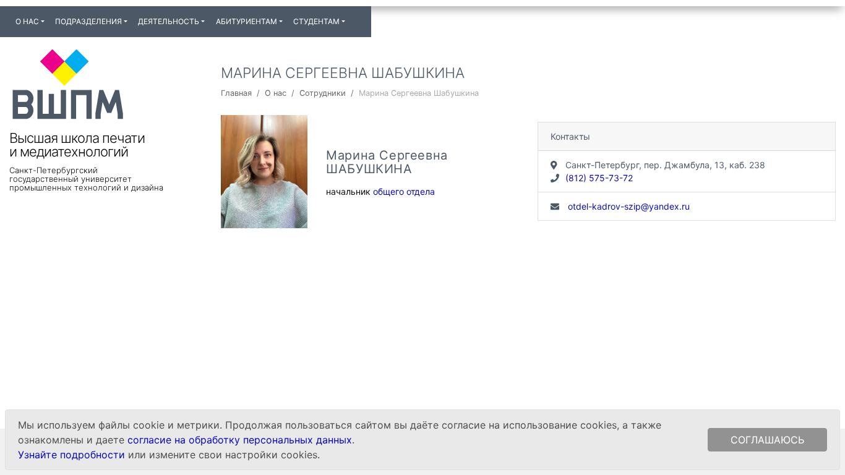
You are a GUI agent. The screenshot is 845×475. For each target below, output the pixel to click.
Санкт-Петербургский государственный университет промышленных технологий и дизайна (86, 179)
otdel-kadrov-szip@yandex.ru (627, 206)
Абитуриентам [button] (246, 21)
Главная (236, 93)
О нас (275, 93)
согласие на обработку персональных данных (239, 440)
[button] (356, 16)
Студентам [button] (316, 21)
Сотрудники (322, 93)
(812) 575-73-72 (599, 178)
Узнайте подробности (71, 454)
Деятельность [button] (168, 21)
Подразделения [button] (88, 21)
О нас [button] (27, 21)
